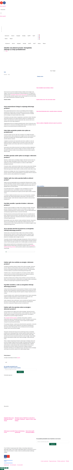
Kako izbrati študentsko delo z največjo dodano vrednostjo (49, 111)
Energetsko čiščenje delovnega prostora (19, 94)
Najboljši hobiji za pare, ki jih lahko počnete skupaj (9, 419)
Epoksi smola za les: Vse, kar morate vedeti (45, 99)
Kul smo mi (7, 35)
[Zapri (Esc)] (7, 468)
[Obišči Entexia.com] (20, 82)
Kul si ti (12, 35)
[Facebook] (4, 2)
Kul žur (6, 38)
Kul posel (18, 35)
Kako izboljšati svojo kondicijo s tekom (44, 87)
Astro (6, 51)
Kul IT (34, 35)
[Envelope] (1, 2)
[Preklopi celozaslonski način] (3, 468)
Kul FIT (29, 35)
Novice (11, 38)
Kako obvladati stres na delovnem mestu (15, 9)
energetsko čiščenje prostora (11, 317)
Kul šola (23, 35)
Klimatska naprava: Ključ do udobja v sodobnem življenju (20, 419)
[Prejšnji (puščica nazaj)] (1, 469)
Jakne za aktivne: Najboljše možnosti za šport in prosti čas (49, 123)
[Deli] (5, 468)
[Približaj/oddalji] (1, 468)
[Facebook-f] (5, 456)
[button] (1, 13)
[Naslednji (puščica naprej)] (3, 469)
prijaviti (18, 357)
